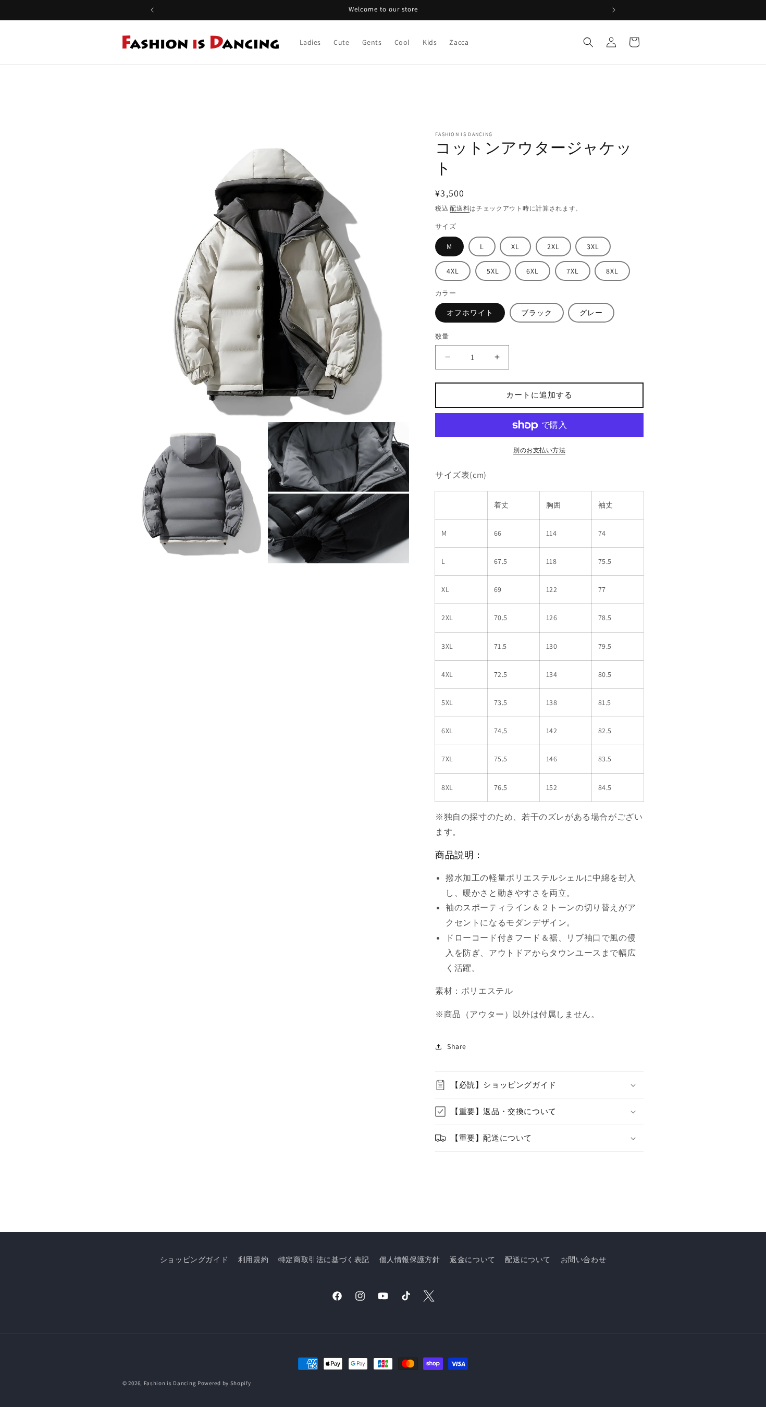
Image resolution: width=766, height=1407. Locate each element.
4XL (453, 271)
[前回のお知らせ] (152, 10)
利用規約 (253, 1259)
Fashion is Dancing (170, 1383)
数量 (442, 336)
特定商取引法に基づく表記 (323, 1259)
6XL (532, 271)
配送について (528, 1259)
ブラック (536, 312)
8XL (612, 271)
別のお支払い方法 (539, 450)
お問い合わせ (584, 1259)
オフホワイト (470, 312)
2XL (553, 246)
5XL (493, 271)
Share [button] (456, 1046)
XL (515, 246)
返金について (473, 1259)
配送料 (460, 208)
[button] (588, 42)
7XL (572, 271)
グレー (591, 312)
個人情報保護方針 (409, 1259)
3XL (593, 246)
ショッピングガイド (194, 1259)
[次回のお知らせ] (613, 10)
